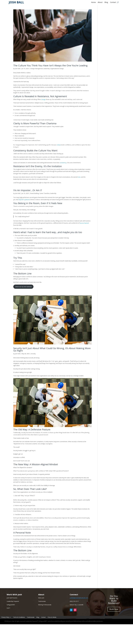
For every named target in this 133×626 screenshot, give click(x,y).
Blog (106, 2)
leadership (47, 68)
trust (79, 177)
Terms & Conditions (19, 617)
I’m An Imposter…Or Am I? (27, 190)
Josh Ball (17, 68)
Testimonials (30, 617)
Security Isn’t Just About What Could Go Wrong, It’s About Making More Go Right (52, 349)
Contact (113, 2)
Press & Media (52, 617)
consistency (63, 162)
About (100, 2)
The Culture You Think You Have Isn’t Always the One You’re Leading (50, 65)
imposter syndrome (24, 199)
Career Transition (44, 193)
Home (93, 2)
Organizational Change (57, 68)
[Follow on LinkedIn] (71, 609)
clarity (58, 145)
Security (33, 354)
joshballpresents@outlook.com (79, 598)
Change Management (36, 68)
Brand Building (34, 193)
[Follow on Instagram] (75, 609)
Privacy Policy (5, 617)
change (43, 99)
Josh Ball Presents (12, 598)
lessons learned (84, 223)
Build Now (113, 609)
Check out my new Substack (23, 286)
